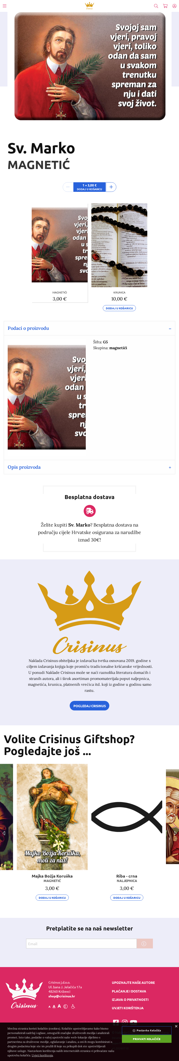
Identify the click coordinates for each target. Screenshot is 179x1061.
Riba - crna (126, 878)
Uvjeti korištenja (128, 1008)
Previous (3, 833)
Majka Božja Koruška (52, 878)
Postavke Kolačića (148, 1030)
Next (175, 833)
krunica (119, 292)
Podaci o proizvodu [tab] (28, 328)
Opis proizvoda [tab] (24, 467)
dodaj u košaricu (119, 308)
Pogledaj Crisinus (89, 706)
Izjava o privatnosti (130, 999)
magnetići (59, 292)
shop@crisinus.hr (61, 996)
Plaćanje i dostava (129, 991)
